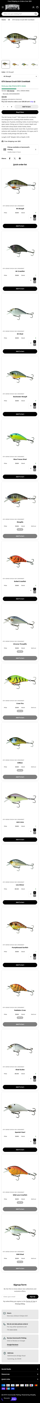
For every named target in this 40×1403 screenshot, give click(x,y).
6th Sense (10, 91)
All (9, 20)
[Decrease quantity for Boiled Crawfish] (34, 592)
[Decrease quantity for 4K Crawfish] (34, 282)
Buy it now (20, 112)
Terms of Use (30, 1301)
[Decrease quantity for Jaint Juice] (34, 832)
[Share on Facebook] (10, 158)
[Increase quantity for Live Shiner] (34, 892)
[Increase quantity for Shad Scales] (34, 1077)
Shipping (4, 99)
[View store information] (35, 149)
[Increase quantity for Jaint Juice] (34, 829)
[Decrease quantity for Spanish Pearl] (34, 1143)
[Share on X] (15, 158)
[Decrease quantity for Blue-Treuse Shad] (34, 470)
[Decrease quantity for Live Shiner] (34, 895)
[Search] (36, 14)
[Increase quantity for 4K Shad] (34, 341)
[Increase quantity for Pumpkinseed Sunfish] (34, 955)
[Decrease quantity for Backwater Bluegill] (34, 407)
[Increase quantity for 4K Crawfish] (34, 279)
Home (4, 20)
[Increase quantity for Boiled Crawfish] (34, 589)
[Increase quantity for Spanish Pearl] (34, 1140)
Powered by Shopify (29, 1395)
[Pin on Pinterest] (20, 158)
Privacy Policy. (20, 1304)
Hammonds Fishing (14, 1395)
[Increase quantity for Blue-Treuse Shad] (34, 467)
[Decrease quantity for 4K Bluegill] (34, 219)
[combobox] (20, 14)
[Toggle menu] (3, 7)
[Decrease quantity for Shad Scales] (34, 1080)
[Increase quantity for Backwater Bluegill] (34, 404)
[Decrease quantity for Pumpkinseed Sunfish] (34, 958)
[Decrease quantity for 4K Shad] (34, 344)
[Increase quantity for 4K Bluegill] (34, 216)
